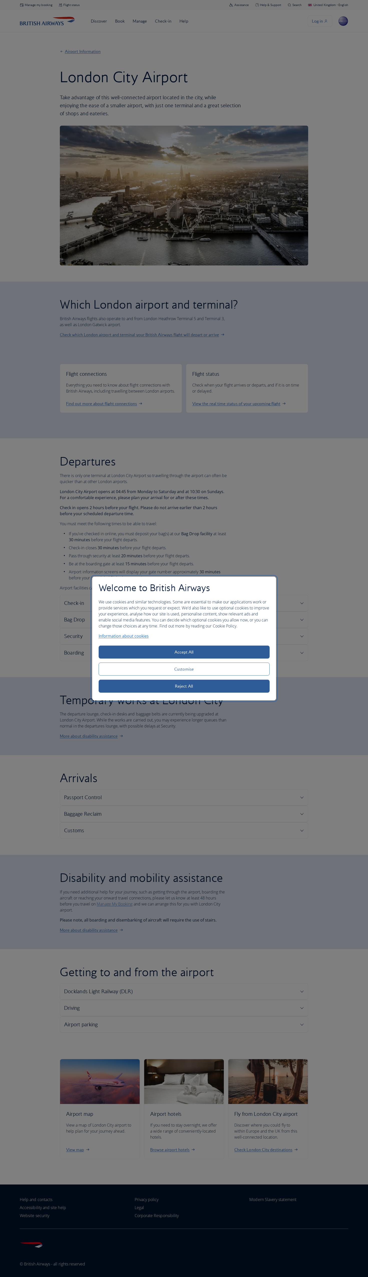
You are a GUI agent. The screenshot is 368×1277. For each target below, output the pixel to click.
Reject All (184, 686)
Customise (184, 669)
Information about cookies (124, 636)
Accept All (184, 652)
